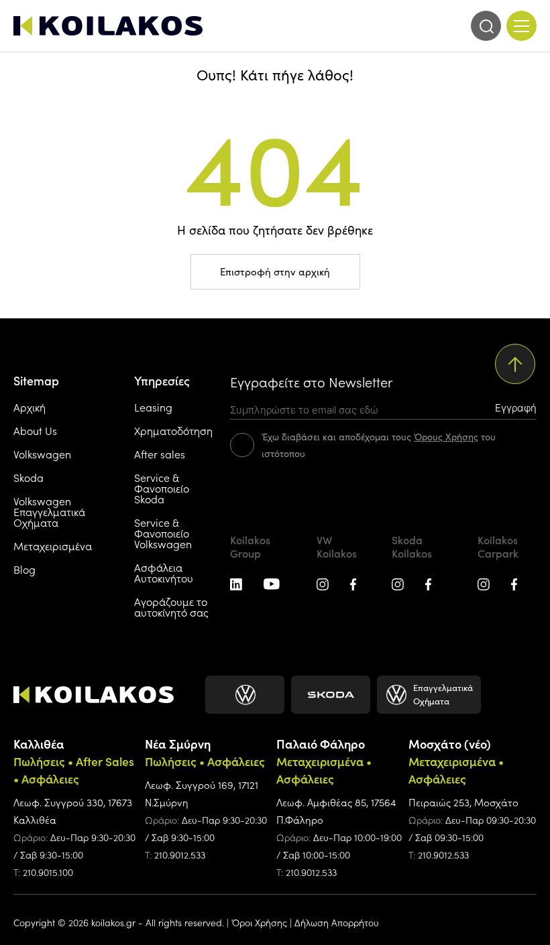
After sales (159, 453)
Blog (24, 569)
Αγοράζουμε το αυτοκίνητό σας (171, 606)
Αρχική (29, 406)
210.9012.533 (179, 854)
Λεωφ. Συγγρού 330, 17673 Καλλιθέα (72, 810)
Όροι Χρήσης (259, 922)
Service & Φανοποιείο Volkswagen (163, 533)
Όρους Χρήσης (446, 436)
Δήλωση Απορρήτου (336, 922)
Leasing (153, 406)
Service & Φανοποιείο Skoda (161, 488)
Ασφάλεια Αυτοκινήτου (163, 572)
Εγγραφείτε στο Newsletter (311, 381)
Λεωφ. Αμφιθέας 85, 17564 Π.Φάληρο (336, 810)
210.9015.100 (48, 872)
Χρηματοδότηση (173, 430)
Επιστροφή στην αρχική (275, 271)
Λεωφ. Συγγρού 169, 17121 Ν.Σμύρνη (201, 793)
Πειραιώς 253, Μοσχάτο (463, 802)
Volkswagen (42, 453)
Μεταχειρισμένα (52, 545)
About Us (35, 430)
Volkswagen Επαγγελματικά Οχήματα (49, 511)
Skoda (28, 477)
